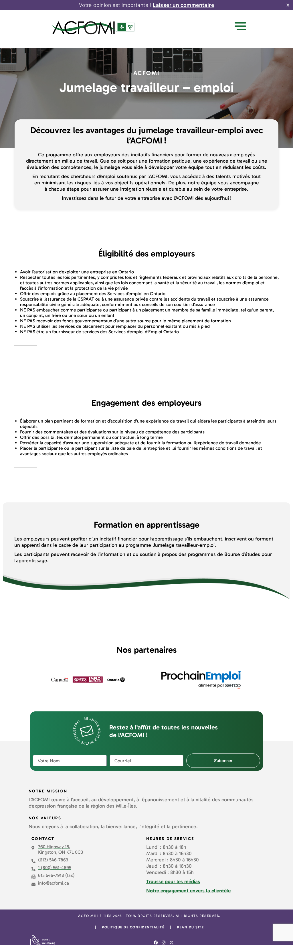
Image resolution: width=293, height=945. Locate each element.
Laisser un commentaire (183, 5)
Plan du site (190, 927)
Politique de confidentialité (133, 927)
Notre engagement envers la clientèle (188, 890)
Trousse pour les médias (173, 881)
